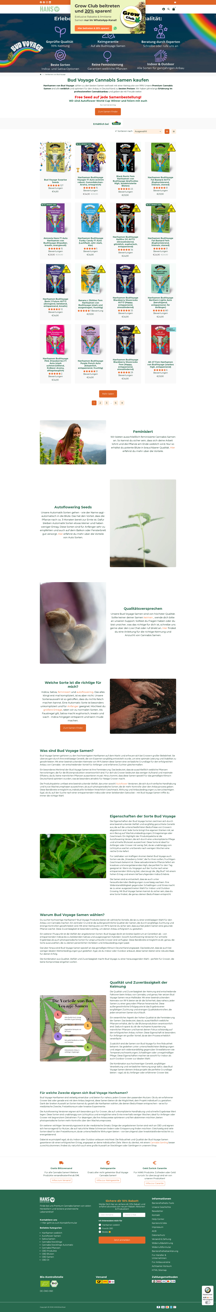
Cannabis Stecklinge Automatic (57, 1245)
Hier (172, 447)
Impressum (157, 1227)
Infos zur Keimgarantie (108, 1180)
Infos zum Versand (61, 1180)
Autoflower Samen (51, 1236)
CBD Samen (48, 1257)
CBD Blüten (48, 1254)
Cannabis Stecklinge (52, 1242)
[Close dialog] (142, 3)
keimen (148, 617)
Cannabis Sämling (159, 1142)
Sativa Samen (48, 1239)
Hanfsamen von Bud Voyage (55, 74)
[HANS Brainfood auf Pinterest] (44, 2)
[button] (54, 185)
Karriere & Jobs (159, 1223)
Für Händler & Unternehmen (159, 1256)
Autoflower (122, 784)
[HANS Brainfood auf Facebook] (41, 2)
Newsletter (157, 1211)
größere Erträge (52, 709)
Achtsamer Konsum (162, 1266)
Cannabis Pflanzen (51, 1248)
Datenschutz (158, 1235)
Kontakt (156, 1215)
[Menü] (212, 1287)
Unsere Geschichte (161, 1207)
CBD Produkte (49, 1251)
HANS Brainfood (59, 1307)
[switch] (207, 1302)
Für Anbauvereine (161, 1262)
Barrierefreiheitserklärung (165, 1251)
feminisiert (64, 692)
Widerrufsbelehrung (162, 1243)
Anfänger (73, 706)
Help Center (158, 1219)
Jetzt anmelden (122, 1240)
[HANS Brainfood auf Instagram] (47, 2)
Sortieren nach (123, 131)
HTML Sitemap (159, 1270)
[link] (108, 17)
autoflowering (85, 692)
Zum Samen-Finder (108, 111)
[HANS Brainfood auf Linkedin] (50, 2)
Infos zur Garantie (155, 1183)
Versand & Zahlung (161, 1239)
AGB (154, 1231)
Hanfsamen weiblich (52, 1233)
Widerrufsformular (161, 1247)
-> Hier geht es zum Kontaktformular (58, 1223)
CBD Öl (45, 1260)
